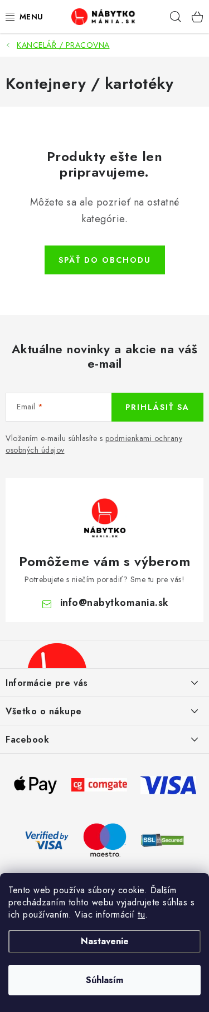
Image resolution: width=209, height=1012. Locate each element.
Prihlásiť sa (157, 407)
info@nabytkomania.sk (114, 602)
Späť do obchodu (105, 259)
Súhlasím (104, 980)
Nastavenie (105, 941)
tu (141, 914)
